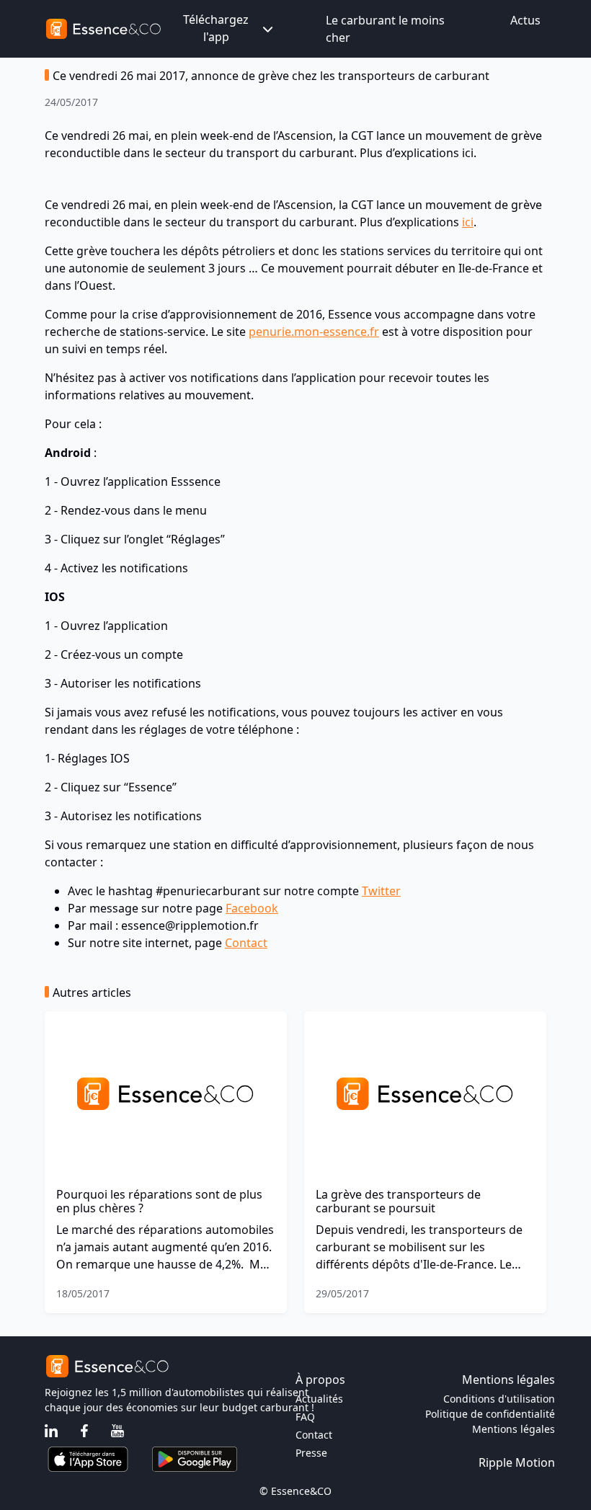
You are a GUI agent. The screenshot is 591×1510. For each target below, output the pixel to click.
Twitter (381, 891)
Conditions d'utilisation (499, 1398)
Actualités (319, 1398)
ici (468, 222)
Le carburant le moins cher (385, 28)
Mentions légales (513, 1429)
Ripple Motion (517, 1462)
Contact (246, 943)
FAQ (305, 1417)
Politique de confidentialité (490, 1414)
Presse (311, 1453)
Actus (525, 20)
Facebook (252, 908)
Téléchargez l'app (216, 28)
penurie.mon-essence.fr (314, 331)
